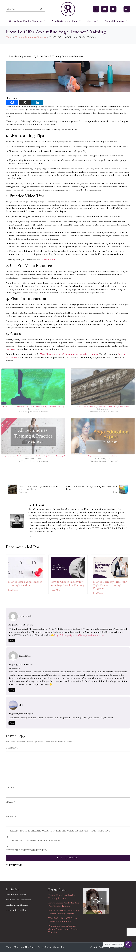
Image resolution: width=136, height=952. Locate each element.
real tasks (10, 349)
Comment (12, 747)
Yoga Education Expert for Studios (102, 456)
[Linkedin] (37, 102)
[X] (25, 102)
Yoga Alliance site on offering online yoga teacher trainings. (69, 354)
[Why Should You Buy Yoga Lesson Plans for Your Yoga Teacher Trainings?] (33, 436)
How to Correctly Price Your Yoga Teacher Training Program (110, 585)
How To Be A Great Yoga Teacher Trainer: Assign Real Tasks (102, 406)
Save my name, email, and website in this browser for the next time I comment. (60, 830)
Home (9, 37)
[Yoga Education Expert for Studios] (103, 436)
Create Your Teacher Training (26, 20)
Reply (12, 641)
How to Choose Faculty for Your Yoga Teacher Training (67, 583)
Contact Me (58, 947)
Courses (91, 20)
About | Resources (115, 20)
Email (10, 801)
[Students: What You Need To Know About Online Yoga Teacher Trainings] (33, 386)
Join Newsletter (28, 947)
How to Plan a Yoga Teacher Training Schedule (25, 583)
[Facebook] (12, 102)
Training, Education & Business (30, 37)
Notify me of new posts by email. (26, 850)
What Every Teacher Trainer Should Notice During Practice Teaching (63, 929)
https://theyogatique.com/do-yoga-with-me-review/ (79, 635)
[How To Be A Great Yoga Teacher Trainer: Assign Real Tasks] (103, 386)
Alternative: (14, 865)
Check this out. (48, 259)
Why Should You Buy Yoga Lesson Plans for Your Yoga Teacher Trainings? (33, 456)
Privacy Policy (44, 947)
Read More (13, 590)
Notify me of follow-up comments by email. (34, 840)
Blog (16, 947)
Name (10, 787)
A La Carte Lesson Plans (65, 20)
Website (11, 816)
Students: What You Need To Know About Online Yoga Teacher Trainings (33, 406)
